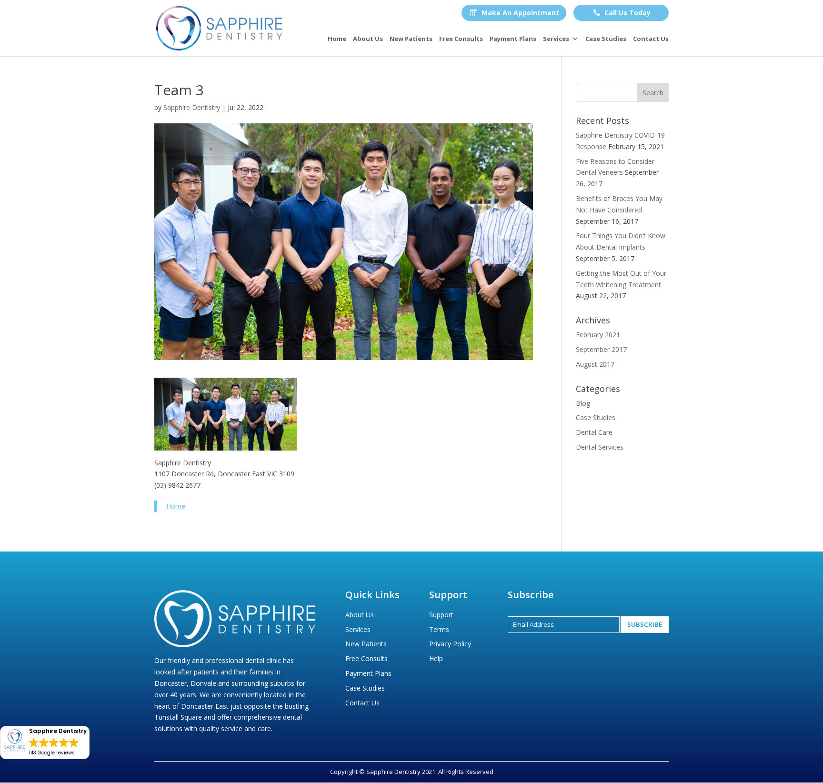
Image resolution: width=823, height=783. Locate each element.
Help (436, 658)
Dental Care (594, 432)
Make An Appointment (514, 12)
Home (337, 39)
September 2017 (601, 349)
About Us (368, 39)
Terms (439, 629)
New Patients (411, 39)
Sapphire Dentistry (191, 107)
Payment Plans (513, 39)
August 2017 (595, 364)
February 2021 (598, 334)
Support (441, 614)
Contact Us (651, 39)
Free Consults (461, 39)
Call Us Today (622, 12)
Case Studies (605, 39)
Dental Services (599, 447)
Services (556, 39)
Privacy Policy (450, 643)
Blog (583, 403)
